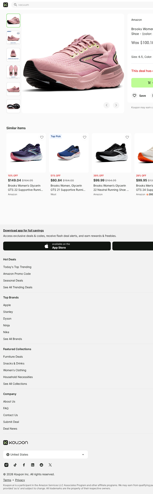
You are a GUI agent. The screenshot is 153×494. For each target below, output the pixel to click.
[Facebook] (24, 464)
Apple (7, 305)
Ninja (6, 325)
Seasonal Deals (13, 280)
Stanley (8, 311)
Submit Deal (11, 421)
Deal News (10, 428)
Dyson (7, 318)
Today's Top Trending (17, 267)
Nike (6, 332)
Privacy (20, 480)
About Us (9, 401)
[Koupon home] (5, 4)
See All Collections (15, 383)
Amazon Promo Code (17, 273)
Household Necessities (18, 377)
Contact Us (10, 415)
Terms (7, 480)
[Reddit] (41, 464)
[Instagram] (6, 464)
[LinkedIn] (32, 464)
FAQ (6, 408)
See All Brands (12, 338)
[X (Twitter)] (50, 464)
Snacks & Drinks (13, 363)
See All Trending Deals (17, 287)
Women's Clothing (14, 370)
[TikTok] (15, 464)
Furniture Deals (13, 356)
